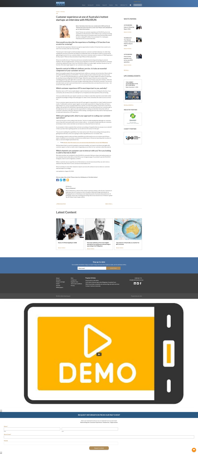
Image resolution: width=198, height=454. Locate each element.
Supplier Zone (137, 1)
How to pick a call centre (92, 280)
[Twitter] (138, 284)
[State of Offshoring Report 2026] (139, 27)
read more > (62, 248)
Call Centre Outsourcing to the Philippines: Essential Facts (100, 282)
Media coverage (60, 282)
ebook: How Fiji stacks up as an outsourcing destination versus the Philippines (85, 142)
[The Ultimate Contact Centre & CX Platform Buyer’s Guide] (139, 39)
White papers (59, 287)
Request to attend (99, 448)
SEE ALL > (126, 70)
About (83, 5)
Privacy (73, 285)
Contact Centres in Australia (92, 286)
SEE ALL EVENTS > (129, 105)
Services (90, 5)
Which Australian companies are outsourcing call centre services (102, 284)
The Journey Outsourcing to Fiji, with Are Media (132, 83)
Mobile (6, 440)
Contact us (73, 280)
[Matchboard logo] (60, 3)
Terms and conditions (76, 283)
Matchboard (67, 296)
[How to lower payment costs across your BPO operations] (139, 56)
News (103, 5)
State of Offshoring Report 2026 (129, 28)
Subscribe (113, 268)
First (5, 431)
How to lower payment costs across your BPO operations (128, 59)
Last (63, 431)
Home (57, 11)
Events (111, 5)
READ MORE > (128, 32)
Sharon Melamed (70, 188)
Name (6, 426)
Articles (98, 5)
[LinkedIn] (135, 284)
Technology (128, 38)
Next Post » (109, 203)
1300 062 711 (123, 5)
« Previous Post (61, 203)
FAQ (116, 5)
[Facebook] (141, 284)
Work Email (7, 434)
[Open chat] (194, 450)
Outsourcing (128, 25)
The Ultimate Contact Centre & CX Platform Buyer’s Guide (129, 42)
